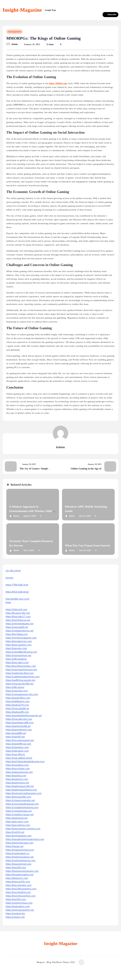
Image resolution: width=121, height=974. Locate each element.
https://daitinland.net (17, 818)
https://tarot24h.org (16, 867)
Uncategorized (14, 31)
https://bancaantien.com (18, 645)
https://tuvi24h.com (16, 899)
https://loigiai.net (14, 846)
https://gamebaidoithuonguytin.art (24, 715)
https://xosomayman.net (18, 655)
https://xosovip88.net (17, 627)
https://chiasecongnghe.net (20, 800)
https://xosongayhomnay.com (21, 669)
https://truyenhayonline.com (20, 896)
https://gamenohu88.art (18, 726)
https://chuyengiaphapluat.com (22, 804)
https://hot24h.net (15, 832)
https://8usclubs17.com (18, 616)
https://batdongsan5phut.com (21, 790)
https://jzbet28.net (15, 737)
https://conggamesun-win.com (22, 694)
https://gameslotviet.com (19, 729)
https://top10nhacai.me (18, 620)
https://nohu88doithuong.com (21, 652)
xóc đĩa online (13, 570)
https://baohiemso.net (17, 782)
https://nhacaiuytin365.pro (20, 684)
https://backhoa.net (16, 775)
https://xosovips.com (17, 691)
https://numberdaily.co (17, 853)
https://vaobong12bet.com (19, 673)
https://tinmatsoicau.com (19, 641)
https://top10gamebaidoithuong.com (25, 761)
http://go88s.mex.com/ (17, 599)
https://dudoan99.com (17, 712)
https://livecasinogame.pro (20, 740)
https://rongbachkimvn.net (19, 630)
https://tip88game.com (17, 701)
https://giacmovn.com (17, 821)
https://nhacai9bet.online (19, 758)
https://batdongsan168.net (20, 786)
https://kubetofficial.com (18, 744)
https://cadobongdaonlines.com (23, 676)
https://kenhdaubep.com (19, 836)
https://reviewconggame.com (21, 638)
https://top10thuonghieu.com (21, 889)
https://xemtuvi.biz (15, 913)
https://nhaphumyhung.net (20, 850)
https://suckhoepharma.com (20, 860)
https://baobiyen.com (17, 779)
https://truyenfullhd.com (18, 892)
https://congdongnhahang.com (22, 807)
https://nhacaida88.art (17, 708)
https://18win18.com (16, 609)
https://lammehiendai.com (19, 843)
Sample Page (50, 10)
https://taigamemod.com (18, 864)
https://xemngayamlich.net (20, 910)
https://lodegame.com (17, 751)
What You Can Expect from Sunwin (87, 545)
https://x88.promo (15, 687)
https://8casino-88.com (18, 613)
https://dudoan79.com (17, 705)
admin (14, 44)
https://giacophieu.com (18, 825)
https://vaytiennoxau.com (19, 903)
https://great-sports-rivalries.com (23, 828)
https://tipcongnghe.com (18, 885)
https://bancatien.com (17, 662)
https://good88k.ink (16, 733)
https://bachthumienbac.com (21, 666)
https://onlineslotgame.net (19, 623)
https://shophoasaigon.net (20, 857)
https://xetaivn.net (15, 917)
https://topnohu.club (16, 648)
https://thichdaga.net (16, 634)
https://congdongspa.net (19, 811)
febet (8, 602)
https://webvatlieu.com (18, 906)
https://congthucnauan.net (20, 814)
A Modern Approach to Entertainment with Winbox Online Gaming (31, 511)
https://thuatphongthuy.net (19, 874)
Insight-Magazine (22, 10)
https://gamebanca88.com (19, 722)
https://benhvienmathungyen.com (23, 793)
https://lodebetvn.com (17, 747)
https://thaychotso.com (18, 768)
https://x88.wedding (16, 659)
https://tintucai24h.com (18, 881)
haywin (9, 577)
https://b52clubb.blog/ (17, 592)
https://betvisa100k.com (18, 797)
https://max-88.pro (15, 754)
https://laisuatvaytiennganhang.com (25, 839)
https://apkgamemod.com (19, 772)
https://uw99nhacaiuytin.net (20, 680)
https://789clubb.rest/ (17, 585)
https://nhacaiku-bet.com (19, 719)
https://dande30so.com (18, 698)
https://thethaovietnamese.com (22, 871)
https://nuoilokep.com (17, 765)
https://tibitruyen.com (17, 878)
